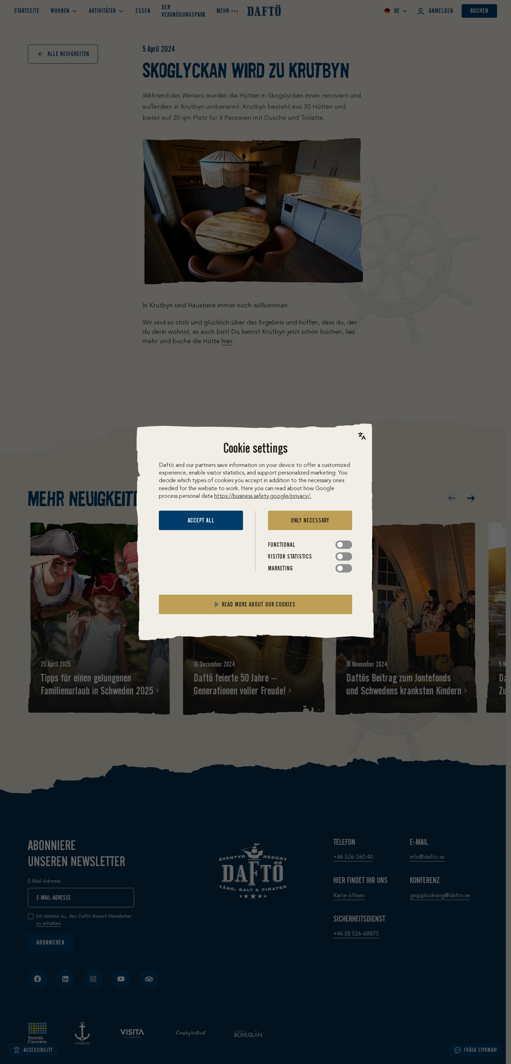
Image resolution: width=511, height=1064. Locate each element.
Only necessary (310, 520)
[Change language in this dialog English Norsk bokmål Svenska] (362, 436)
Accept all (201, 520)
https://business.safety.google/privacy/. (262, 496)
